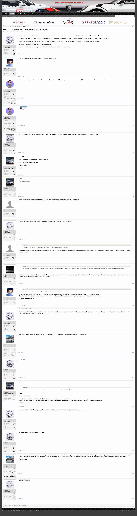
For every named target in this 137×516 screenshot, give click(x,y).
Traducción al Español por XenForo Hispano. (33, 510)
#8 (133, 217)
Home (6, 13)
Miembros (18, 13)
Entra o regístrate (129, 1)
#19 (133, 473)
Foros (12, 13)
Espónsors (34, 13)
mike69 (5, 275)
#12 (133, 305)
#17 (133, 428)
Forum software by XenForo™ (13, 510)
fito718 (5, 344)
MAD (14, 53)
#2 (133, 76)
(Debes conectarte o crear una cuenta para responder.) (123, 502)
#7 (133, 196)
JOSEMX (20, 308)
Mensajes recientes (15, 16)
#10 (133, 261)
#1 (133, 54)
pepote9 (6, 167)
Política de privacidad (131, 510)
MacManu (6, 90)
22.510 (14, 50)
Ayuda (124, 508)
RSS (133, 508)
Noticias (127, 508)
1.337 (14, 214)
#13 (133, 330)
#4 (133, 125)
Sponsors (120, 508)
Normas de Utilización (121, 510)
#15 (133, 377)
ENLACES (26, 13)
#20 (133, 498)
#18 (133, 450)
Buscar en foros (6, 16)
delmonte (19, 31)
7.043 (14, 171)
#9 (133, 239)
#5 (133, 152)
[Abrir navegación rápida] (132, 26)
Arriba (131, 508)
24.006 (14, 73)
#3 (133, 98)
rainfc (5, 209)
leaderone (6, 68)
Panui (24, 308)
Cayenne (9, 31)
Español (4, 508)
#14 (133, 352)
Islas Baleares (12, 472)
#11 (133, 283)
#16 (133, 406)
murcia (14, 174)
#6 (133, 175)
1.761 (14, 94)
